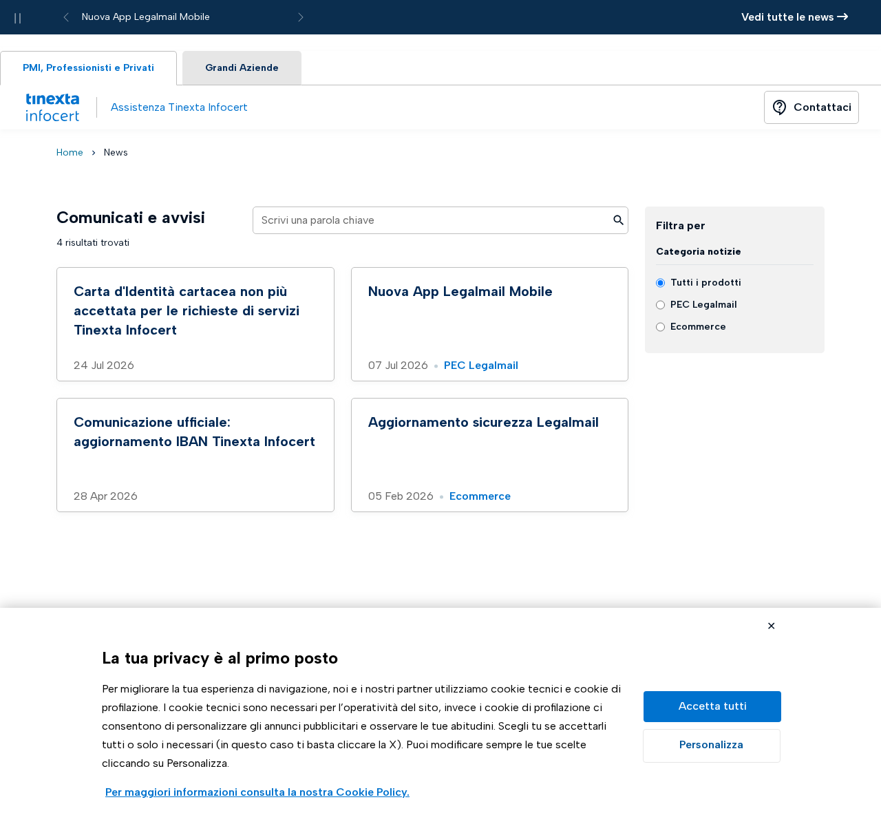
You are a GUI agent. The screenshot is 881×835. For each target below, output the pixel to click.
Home (69, 152)
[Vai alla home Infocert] (52, 107)
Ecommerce (480, 496)
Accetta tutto (712, 706)
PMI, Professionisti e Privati (88, 68)
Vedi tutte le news (789, 16)
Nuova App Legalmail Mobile (146, 17)
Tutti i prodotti (705, 282)
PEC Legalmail (481, 365)
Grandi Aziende (242, 68)
